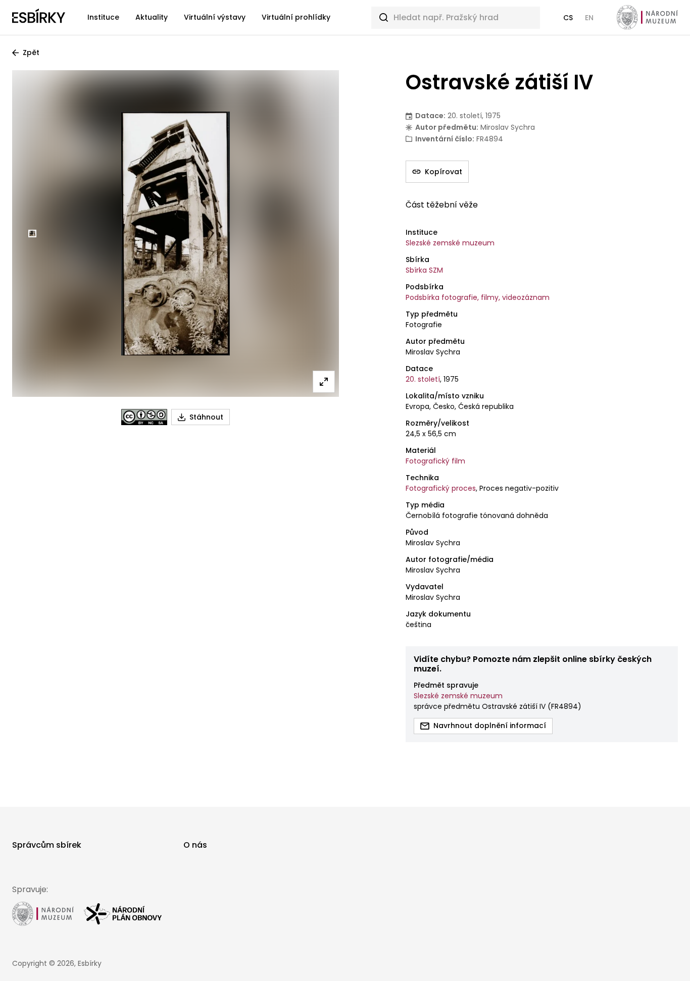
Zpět (31, 52)
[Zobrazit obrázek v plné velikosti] (324, 382)
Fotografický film (435, 461)
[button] (568, 18)
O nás (195, 845)
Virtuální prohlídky (296, 17)
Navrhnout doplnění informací (489, 725)
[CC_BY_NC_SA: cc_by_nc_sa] (144, 417)
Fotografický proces (441, 488)
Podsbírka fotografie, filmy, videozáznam (478, 297)
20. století (423, 379)
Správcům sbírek (46, 845)
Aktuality (151, 17)
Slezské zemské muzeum (450, 243)
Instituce (103, 17)
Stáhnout (206, 417)
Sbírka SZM (424, 270)
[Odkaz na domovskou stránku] (38, 18)
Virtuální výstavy (214, 17)
